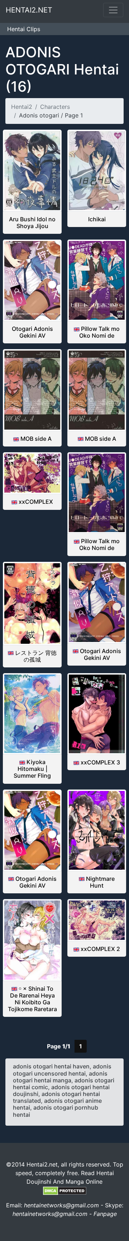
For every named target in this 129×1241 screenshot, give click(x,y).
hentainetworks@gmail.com (61, 1205)
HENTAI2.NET (29, 10)
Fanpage (105, 1213)
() (62, 69)
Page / (58, 1046)
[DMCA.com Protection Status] (64, 1190)
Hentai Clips (23, 29)
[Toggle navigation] (113, 10)
